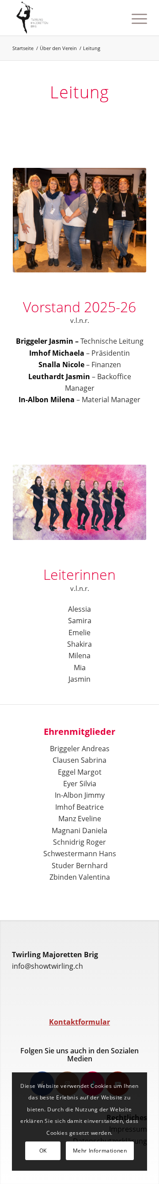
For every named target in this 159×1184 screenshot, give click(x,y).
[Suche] (114, 17)
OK (43, 1150)
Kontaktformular (79, 1022)
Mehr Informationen (100, 1150)
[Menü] (135, 17)
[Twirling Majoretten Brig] (66, 17)
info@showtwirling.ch (47, 966)
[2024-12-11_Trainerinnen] (79, 502)
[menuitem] (114, 17)
